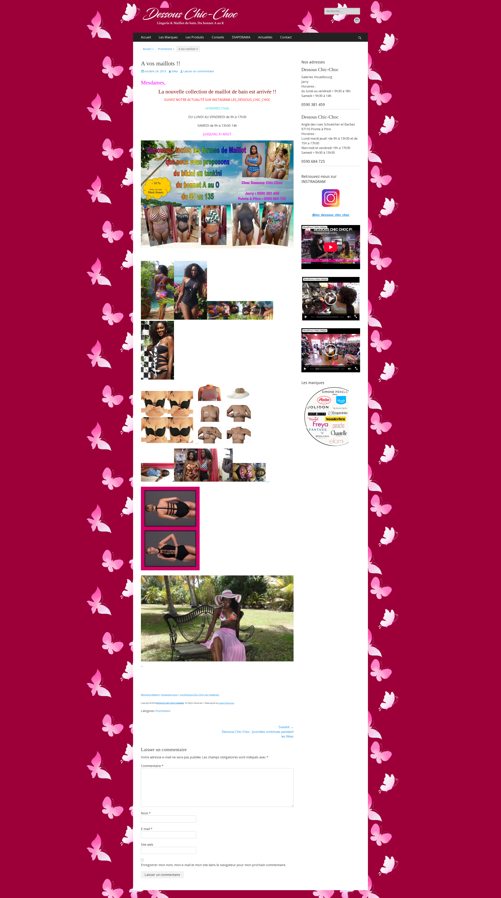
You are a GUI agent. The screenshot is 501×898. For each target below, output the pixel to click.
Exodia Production (226, 703)
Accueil (146, 37)
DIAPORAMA (241, 37)
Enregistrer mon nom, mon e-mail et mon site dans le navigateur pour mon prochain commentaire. (213, 865)
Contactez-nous (169, 694)
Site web (147, 844)
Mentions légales (150, 694)
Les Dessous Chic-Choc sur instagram (199, 694)
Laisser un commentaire (198, 71)
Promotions (166, 49)
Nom (146, 813)
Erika (175, 71)
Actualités (265, 37)
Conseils (218, 37)
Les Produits (195, 37)
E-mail (146, 829)
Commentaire (152, 766)
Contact (286, 37)
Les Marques (168, 37)
